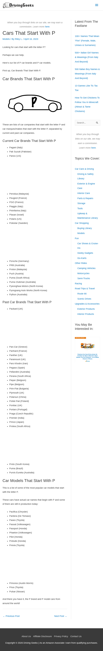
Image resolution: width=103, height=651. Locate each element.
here (47, 26)
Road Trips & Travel (85, 288)
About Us (26, 636)
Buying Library (84, 228)
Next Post (60, 616)
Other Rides (81, 263)
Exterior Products (86, 309)
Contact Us (76, 636)
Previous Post (11, 616)
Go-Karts (81, 258)
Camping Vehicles (86, 268)
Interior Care (83, 193)
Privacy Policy (61, 636)
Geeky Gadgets (85, 253)
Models (6, 39)
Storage (81, 203)
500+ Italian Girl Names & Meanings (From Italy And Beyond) (87, 57)
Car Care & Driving (84, 169)
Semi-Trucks (83, 278)
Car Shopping (82, 223)
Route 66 (82, 293)
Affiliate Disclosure (42, 636)
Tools (80, 208)
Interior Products (85, 314)
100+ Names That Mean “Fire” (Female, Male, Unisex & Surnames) (87, 40)
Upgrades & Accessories (87, 304)
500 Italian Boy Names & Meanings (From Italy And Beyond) (87, 73)
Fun (77, 238)
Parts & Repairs (85, 198)
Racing (78, 283)
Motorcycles (83, 273)
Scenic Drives (84, 299)
